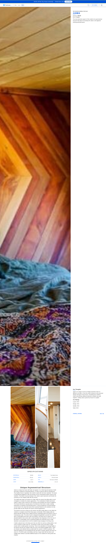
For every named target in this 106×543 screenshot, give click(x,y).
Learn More (68, 1)
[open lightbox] (23, 427)
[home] (7, 5)
